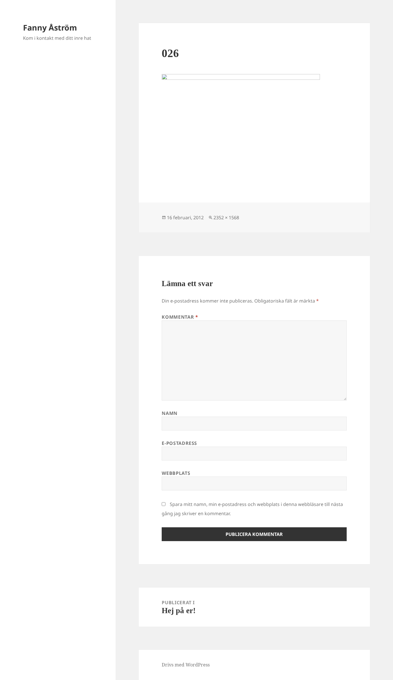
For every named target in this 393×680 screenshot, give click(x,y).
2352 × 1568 (226, 217)
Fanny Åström (50, 27)
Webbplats (176, 473)
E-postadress (179, 443)
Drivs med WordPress (186, 665)
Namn (170, 413)
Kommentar (180, 317)
